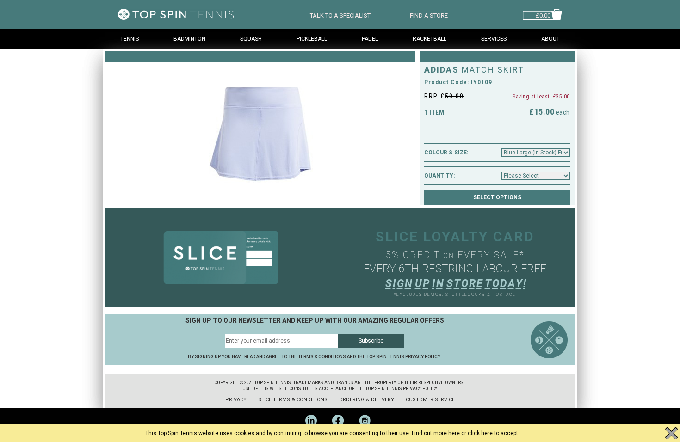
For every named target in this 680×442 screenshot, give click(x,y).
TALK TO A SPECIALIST (340, 14)
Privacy (236, 400)
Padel (370, 39)
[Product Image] (260, 126)
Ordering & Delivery (366, 400)
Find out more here (436, 433)
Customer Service (430, 400)
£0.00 (543, 14)
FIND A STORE (429, 14)
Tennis (129, 39)
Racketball (429, 39)
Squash (251, 39)
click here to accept (493, 433)
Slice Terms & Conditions (293, 400)
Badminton (189, 39)
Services (494, 39)
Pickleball (312, 39)
